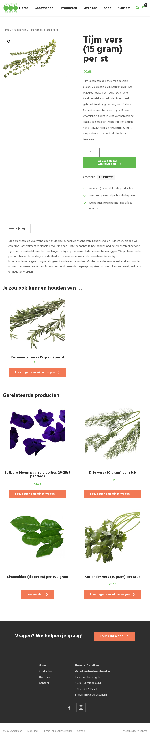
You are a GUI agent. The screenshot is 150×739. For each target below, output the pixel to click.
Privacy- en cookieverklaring (57, 731)
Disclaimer (32, 731)
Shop (108, 8)
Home (23, 8)
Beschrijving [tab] (16, 228)
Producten (69, 8)
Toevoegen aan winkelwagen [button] (35, 372)
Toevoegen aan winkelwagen (106, 162)
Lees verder (35, 594)
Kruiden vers (19, 30)
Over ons (90, 8)
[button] (9, 41)
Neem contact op (111, 636)
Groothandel (44, 8)
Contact (124, 8)
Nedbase (142, 731)
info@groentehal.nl (95, 694)
